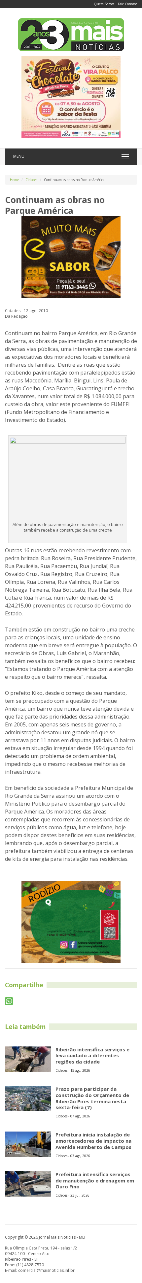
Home (14, 179)
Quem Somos (104, 4)
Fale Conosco (127, 4)
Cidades (31, 179)
